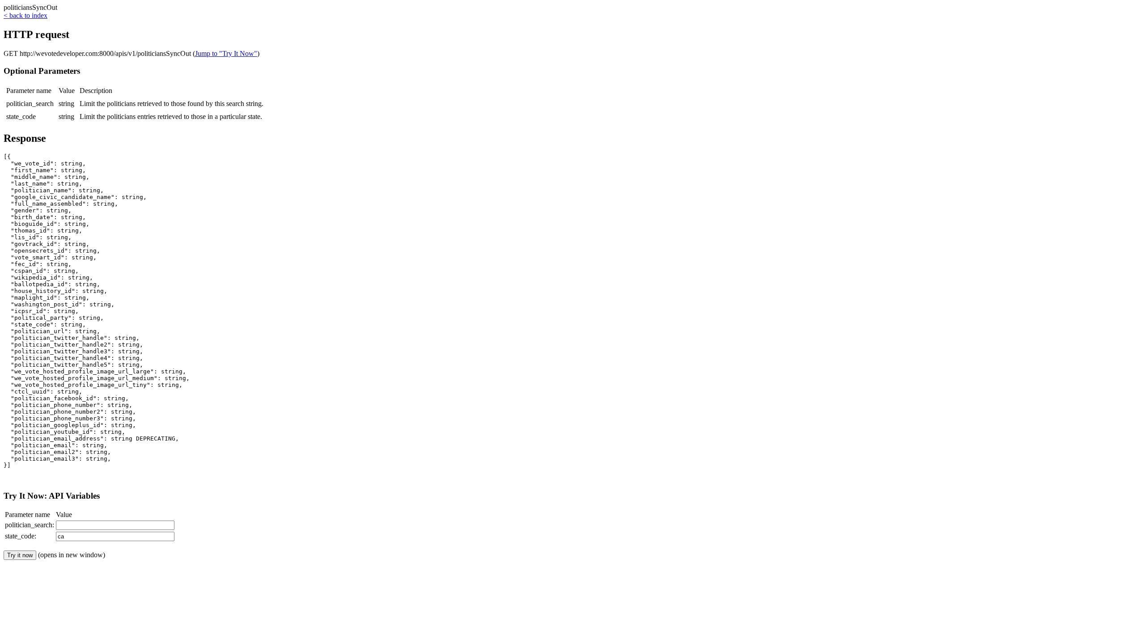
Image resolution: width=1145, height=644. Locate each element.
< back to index (25, 15)
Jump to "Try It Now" (226, 53)
